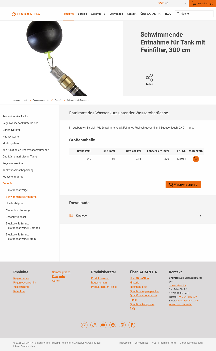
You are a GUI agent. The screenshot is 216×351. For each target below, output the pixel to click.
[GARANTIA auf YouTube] (103, 325)
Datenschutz (141, 342)
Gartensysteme (11, 129)
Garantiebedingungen (191, 342)
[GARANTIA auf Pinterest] (112, 325)
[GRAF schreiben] (84, 325)
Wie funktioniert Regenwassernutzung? (26, 150)
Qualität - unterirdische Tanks (20, 156)
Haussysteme (11, 136)
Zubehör (7, 183)
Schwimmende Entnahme (21, 196)
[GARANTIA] (26, 13)
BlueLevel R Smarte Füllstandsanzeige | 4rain (21, 237)
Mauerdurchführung (18, 210)
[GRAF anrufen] (93, 325)
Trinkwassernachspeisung (18, 170)
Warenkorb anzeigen (186, 184)
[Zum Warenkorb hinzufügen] (196, 159)
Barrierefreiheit (168, 342)
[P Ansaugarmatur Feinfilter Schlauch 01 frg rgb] (62, 58)
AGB (154, 342)
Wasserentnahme (13, 176)
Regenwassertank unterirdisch (20, 123)
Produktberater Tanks (15, 116)
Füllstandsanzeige (17, 190)
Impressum (125, 342)
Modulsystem (11, 143)
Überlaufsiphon (15, 203)
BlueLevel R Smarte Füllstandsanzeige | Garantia (23, 226)
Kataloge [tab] (81, 215)
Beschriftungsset (16, 217)
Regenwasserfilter (13, 163)
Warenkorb (205, 3)
